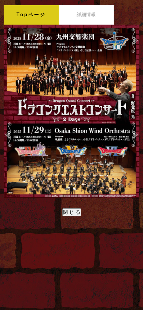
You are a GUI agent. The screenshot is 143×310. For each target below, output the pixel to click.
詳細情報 (86, 14)
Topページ (31, 14)
